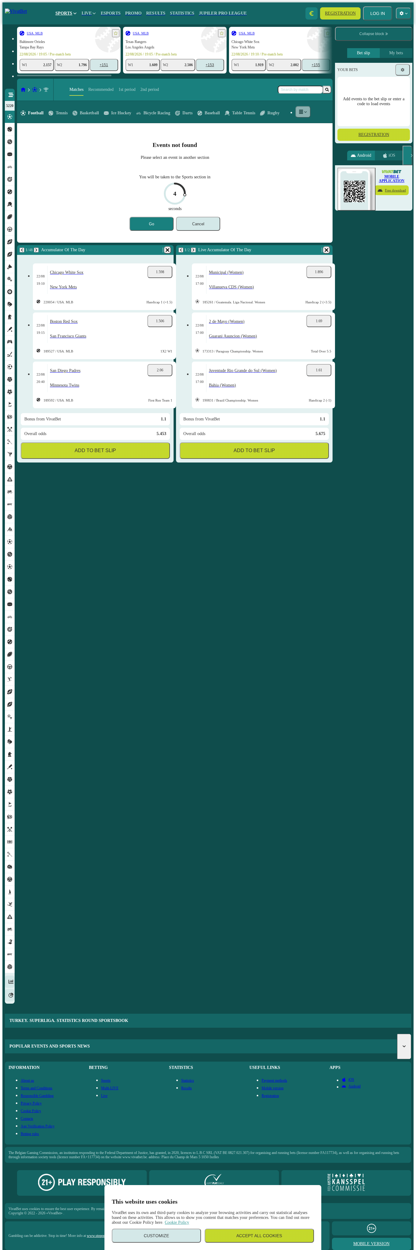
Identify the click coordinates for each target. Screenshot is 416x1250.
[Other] (303, 112)
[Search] (327, 90)
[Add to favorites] (115, 33)
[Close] (407, 155)
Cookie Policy (177, 1222)
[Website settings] (403, 13)
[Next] (36, 250)
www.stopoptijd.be (100, 1236)
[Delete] (167, 250)
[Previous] (21, 250)
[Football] (34, 90)
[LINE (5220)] (23, 90)
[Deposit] (311, 13)
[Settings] (402, 70)
